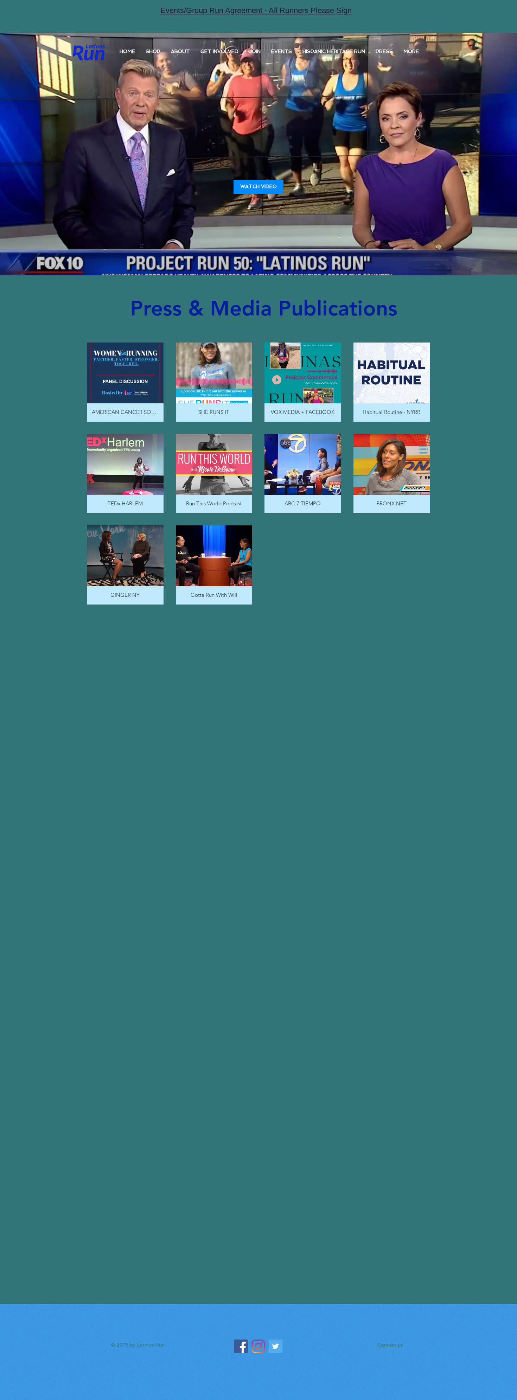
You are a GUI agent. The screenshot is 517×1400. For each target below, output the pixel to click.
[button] (180, 51)
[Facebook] (241, 1346)
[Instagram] (258, 1346)
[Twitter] (275, 1346)
